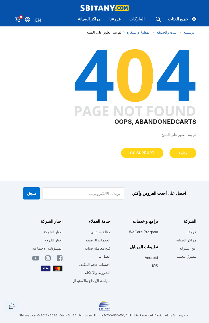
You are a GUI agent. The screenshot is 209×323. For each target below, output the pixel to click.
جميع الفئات (178, 18)
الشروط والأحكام (97, 272)
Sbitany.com (181, 315)
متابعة (182, 153)
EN (38, 20)
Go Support (142, 153)
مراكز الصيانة (89, 18)
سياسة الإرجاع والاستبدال (91, 281)
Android (151, 257)
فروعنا (115, 18)
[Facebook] (59, 259)
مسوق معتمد (186, 256)
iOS (155, 266)
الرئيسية (189, 32)
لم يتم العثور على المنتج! (103, 32)
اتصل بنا (104, 256)
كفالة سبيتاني (100, 232)
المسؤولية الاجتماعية (47, 248)
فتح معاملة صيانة (97, 248)
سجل (31, 193)
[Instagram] (48, 259)
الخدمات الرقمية (98, 240)
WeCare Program (143, 232)
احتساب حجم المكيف (94, 264)
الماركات (137, 18)
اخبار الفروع (53, 240)
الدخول (27, 19)
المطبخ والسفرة (139, 32)
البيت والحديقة (167, 32)
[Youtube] (35, 259)
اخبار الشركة (52, 232)
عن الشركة (187, 248)
